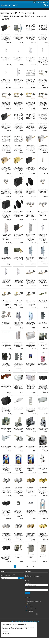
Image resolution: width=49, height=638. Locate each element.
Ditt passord (27, 588)
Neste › (27, 566)
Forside (2, 9)
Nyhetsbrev (36, 621)
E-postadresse (27, 583)
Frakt (12, 621)
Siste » (33, 566)
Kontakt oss (27, 577)
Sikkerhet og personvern (28, 621)
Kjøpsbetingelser (18, 621)
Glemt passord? (45, 592)
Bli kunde (26, 575)
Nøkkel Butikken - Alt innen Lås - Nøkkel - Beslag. (33, 576)
